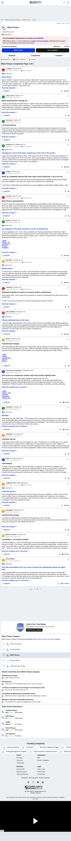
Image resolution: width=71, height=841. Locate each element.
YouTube (38, 782)
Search (64, 2)
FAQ (38, 757)
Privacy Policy (41, 771)
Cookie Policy (41, 774)
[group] (5, 59)
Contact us (20, 760)
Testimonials (20, 763)
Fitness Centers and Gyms (45, 639)
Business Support (22, 771)
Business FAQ (21, 769)
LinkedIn (42, 782)
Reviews (12, 55)
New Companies (33, 777)
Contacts (58, 55)
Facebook (28, 782)
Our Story (19, 757)
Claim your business (22, 774)
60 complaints (43, 41)
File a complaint (53, 50)
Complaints (35, 55)
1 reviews (33, 41)
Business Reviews (44, 777)
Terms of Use (41, 769)
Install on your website (34, 630)
